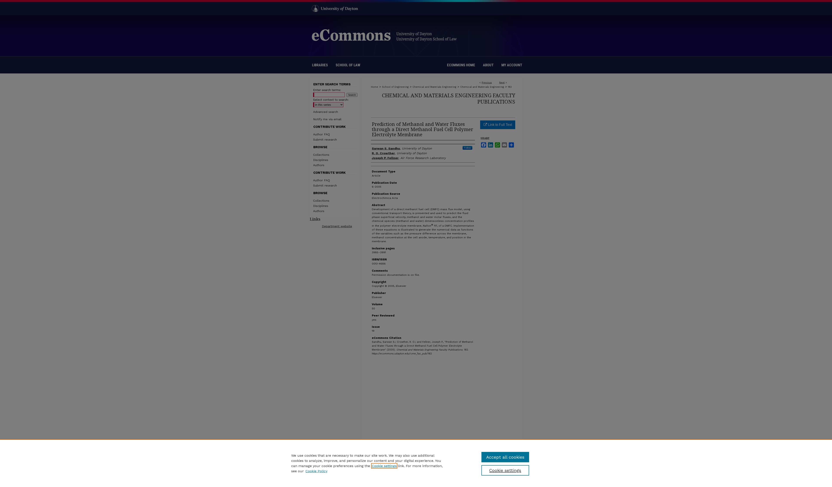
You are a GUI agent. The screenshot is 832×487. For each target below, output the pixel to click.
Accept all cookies (505, 457)
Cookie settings (384, 466)
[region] (416, 463)
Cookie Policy (316, 471)
